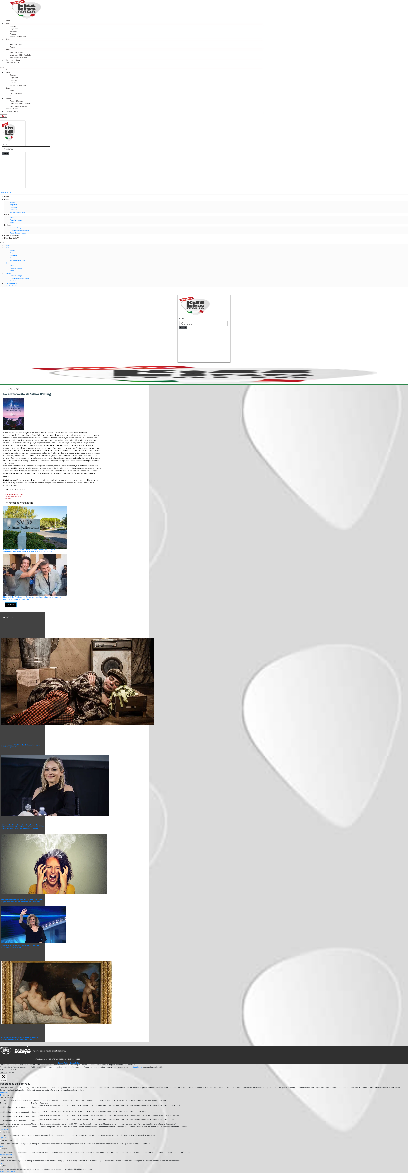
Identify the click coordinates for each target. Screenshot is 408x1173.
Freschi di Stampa (16, 52)
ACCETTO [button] (4, 1070)
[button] (131, 67)
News (8, 39)
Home (8, 21)
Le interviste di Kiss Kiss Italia (20, 55)
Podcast (9, 50)
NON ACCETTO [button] (15, 1070)
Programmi (14, 29)
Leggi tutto (137, 1067)
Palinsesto (13, 31)
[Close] (204, 362)
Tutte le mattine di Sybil (13, 496)
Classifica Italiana (13, 60)
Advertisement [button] (6, 1155)
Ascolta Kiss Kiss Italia (18, 36)
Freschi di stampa (16, 44)
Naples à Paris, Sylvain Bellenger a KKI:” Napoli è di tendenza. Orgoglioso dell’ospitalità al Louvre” (19, 1038)
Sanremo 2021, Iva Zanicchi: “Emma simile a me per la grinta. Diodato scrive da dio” (20, 946)
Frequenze (13, 34)
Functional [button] (4, 1129)
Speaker (13, 26)
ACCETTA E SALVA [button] (7, 1172)
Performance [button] (5, 1138)
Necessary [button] (4, 1093)
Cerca (4, 144)
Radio (8, 23)
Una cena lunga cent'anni (14, 494)
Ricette (12, 47)
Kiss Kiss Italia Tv (13, 63)
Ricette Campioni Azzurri (18, 57)
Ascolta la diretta (5, 192)
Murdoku (8, 498)
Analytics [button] (3, 1146)
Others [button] (2, 1163)
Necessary (6, 1095)
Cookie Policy (75, 1063)
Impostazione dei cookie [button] (153, 1067)
